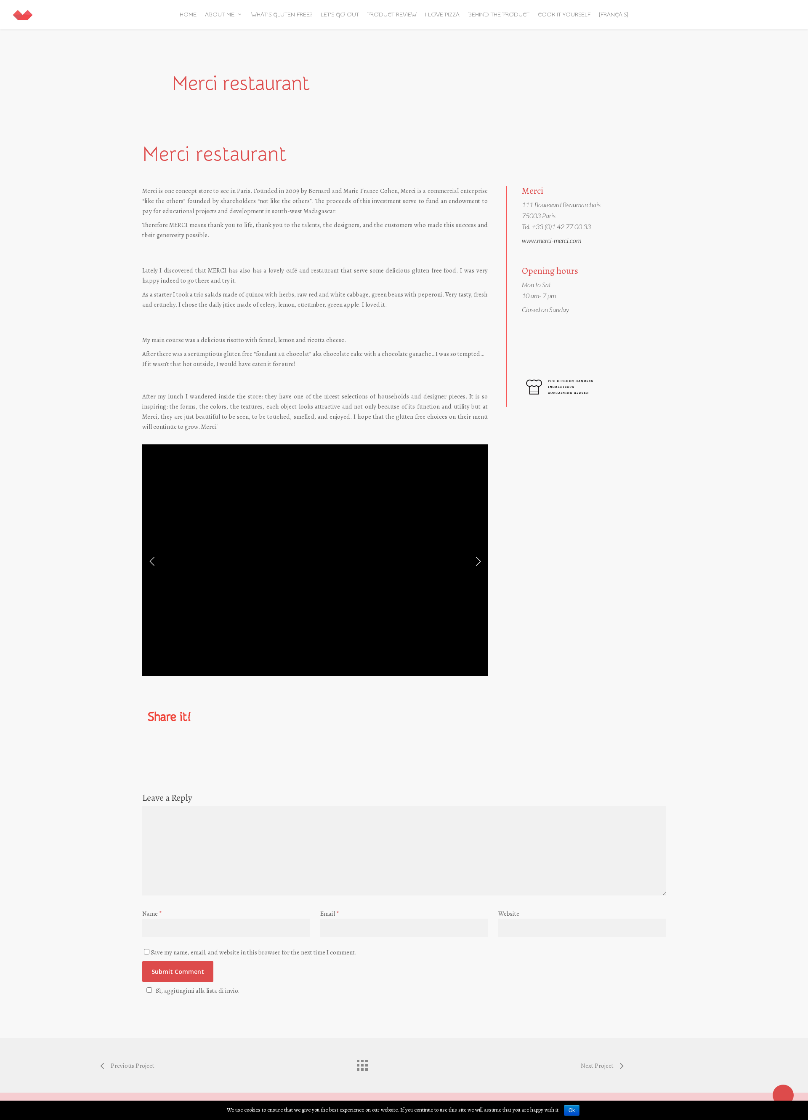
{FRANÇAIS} (613, 15)
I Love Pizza (442, 15)
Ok (572, 1110)
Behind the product (498, 15)
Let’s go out (340, 15)
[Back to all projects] (362, 1063)
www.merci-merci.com (551, 240)
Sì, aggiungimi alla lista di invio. (197, 990)
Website (508, 913)
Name (152, 913)
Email (329, 913)
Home (188, 15)
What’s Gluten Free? (281, 15)
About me (219, 15)
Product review (392, 15)
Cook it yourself (564, 15)
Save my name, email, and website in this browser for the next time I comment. (253, 952)
